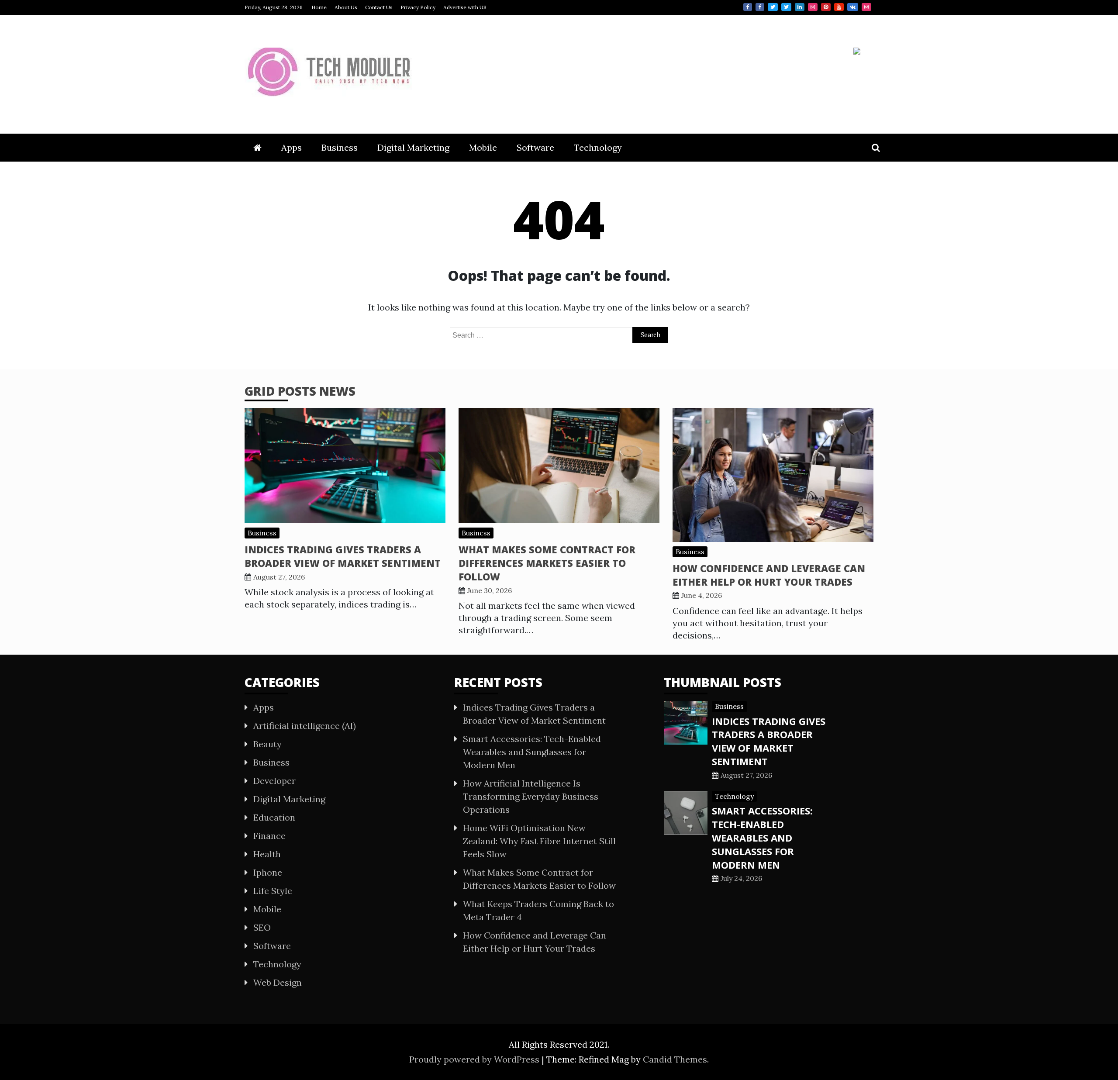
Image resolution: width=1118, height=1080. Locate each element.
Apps (291, 147)
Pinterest (826, 7)
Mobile (483, 147)
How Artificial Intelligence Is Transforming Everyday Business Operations (530, 796)
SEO (262, 927)
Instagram (813, 7)
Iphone (267, 872)
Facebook (747, 7)
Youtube (839, 7)
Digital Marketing (413, 147)
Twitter (773, 7)
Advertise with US (465, 7)
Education (274, 817)
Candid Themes (675, 1059)
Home (319, 7)
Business (339, 147)
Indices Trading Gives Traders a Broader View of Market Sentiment (343, 556)
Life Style (272, 890)
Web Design (277, 982)
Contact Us (379, 7)
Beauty (267, 743)
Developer (274, 780)
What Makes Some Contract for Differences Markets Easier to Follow (547, 563)
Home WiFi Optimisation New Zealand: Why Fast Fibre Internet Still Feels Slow (539, 840)
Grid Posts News (300, 391)
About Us (346, 7)
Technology (598, 147)
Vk (852, 7)
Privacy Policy (417, 7)
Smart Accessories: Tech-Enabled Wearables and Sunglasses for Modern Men (532, 751)
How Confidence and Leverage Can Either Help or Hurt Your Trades (769, 575)
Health (267, 854)
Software (535, 147)
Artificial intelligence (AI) (304, 725)
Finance (269, 835)
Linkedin (799, 7)
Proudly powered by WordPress (475, 1059)
